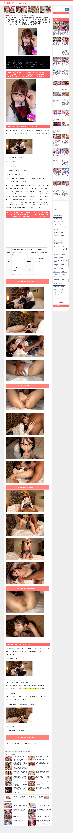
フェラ (29, 15)
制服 (26, 15)
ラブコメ (63, 254)
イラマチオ (57, 229)
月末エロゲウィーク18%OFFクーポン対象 (60, 280)
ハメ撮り (65, 246)
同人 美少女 (7, 15)
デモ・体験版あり (58, 240)
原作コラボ (57, 271)
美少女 (61, 289)
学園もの (63, 274)
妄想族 (56, 274)
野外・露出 (57, 294)
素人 (63, 286)
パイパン (64, 249)
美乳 (56, 289)
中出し (18, 15)
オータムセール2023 (59, 232)
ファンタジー (57, 251)
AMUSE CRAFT (58, 215)
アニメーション (58, 224)
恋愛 (66, 276)
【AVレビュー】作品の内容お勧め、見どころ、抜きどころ (18, 63)
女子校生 (22, 15)
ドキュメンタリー (58, 243)
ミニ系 (56, 254)
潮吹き (61, 283)
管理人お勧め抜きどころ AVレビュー (14, 67)
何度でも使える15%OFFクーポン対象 (60, 261)
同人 (54, 204)
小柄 (56, 276)
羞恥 (56, 292)
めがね (33, 15)
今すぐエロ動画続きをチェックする (28, 281)
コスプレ (57, 235)
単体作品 (62, 268)
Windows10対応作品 (59, 221)
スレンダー (64, 235)
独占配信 (57, 286)
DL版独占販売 (58, 218)
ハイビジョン (13, 15)
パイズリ (57, 249)
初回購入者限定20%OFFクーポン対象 (60, 265)
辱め (61, 292)
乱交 (62, 257)
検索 (54, 7)
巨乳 (61, 276)
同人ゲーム (55, 209)
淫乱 (56, 283)
